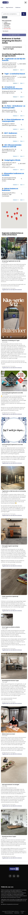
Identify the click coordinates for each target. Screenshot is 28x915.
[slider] (16, 336)
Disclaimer (16, 913)
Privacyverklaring (9, 913)
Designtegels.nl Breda (12, 160)
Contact (22, 911)
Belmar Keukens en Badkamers (10, 189)
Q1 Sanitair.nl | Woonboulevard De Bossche (12, 88)
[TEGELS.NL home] (14, 869)
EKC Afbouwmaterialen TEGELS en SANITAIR (11, 146)
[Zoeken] (23, 14)
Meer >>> (22, 70)
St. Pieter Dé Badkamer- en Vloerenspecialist (13, 120)
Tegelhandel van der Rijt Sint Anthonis (13, 59)
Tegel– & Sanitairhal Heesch (14, 74)
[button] (21, 215)
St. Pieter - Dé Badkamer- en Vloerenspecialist (13, 107)
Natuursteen (7, 27)
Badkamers (17, 7)
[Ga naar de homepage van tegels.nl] (5, 2)
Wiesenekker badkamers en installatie (13, 174)
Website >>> (16, 70)
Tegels (5, 22)
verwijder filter (8, 28)
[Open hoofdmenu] (25, 2)
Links (22, 913)
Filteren (4, 17)
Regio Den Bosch (9, 7)
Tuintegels (6, 25)
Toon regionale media (14, 35)
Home (2, 7)
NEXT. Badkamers (10, 133)
